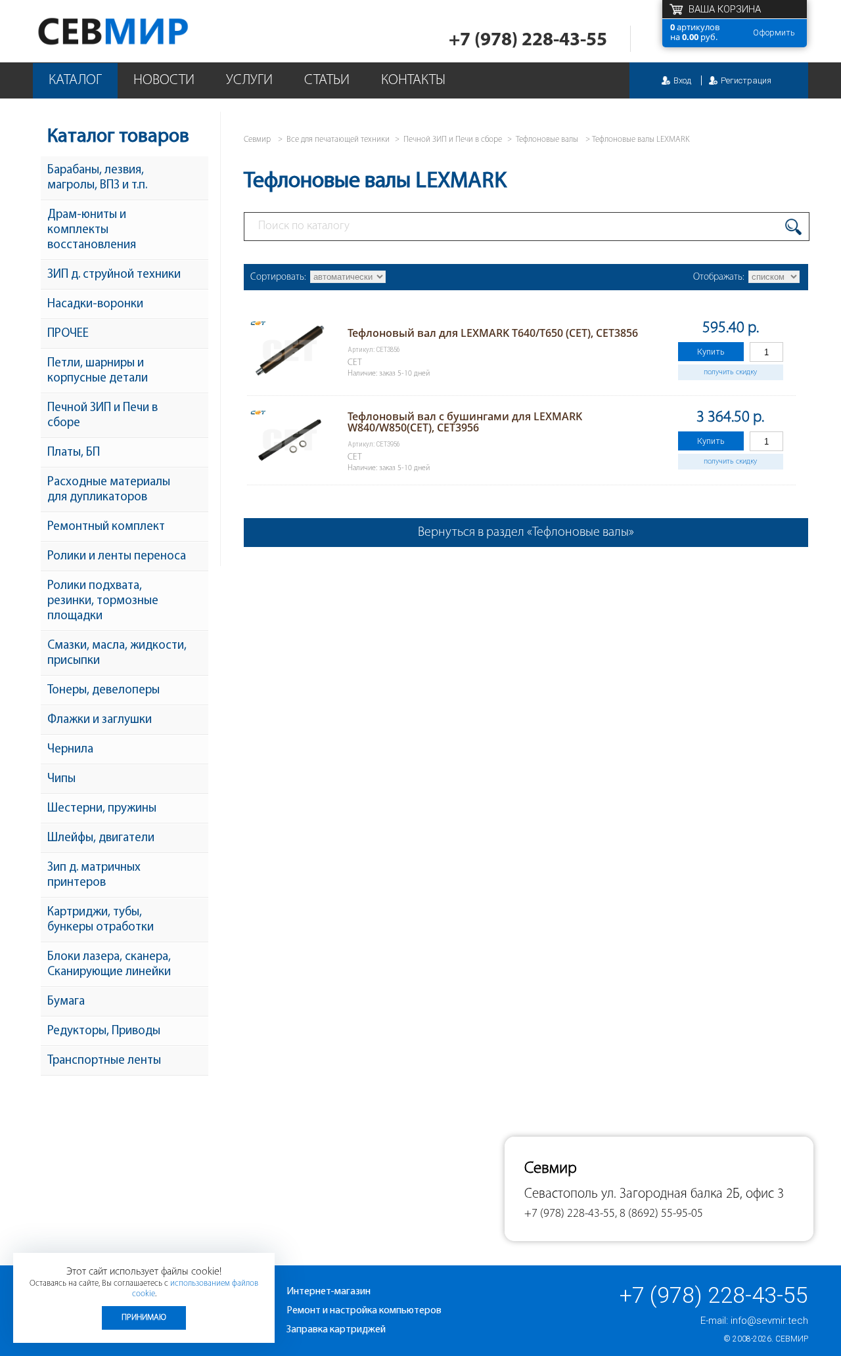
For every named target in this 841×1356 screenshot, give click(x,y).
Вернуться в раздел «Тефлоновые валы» (526, 532)
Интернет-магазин (328, 1291)
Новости (163, 80)
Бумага (66, 1001)
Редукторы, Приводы (103, 1031)
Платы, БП (73, 453)
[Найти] (793, 227)
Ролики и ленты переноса (116, 556)
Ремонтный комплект (106, 527)
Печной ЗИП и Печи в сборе (102, 415)
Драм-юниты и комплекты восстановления (91, 230)
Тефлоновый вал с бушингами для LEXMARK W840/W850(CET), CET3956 (465, 422)
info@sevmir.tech (769, 1320)
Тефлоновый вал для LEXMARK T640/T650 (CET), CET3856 (493, 333)
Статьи (327, 80)
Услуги (249, 80)
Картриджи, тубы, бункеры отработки (100, 920)
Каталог (75, 80)
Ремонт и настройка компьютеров (364, 1310)
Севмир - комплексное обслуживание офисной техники (140, 31)
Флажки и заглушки (99, 720)
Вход (682, 80)
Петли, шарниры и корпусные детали (97, 371)
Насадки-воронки (95, 304)
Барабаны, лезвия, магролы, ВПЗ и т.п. (97, 178)
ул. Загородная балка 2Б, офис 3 (692, 1194)
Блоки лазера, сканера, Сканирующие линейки (109, 964)
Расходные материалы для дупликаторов (108, 490)
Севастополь (561, 1194)
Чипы (61, 779)
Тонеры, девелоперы (103, 690)
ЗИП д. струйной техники (114, 275)
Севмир (791, 1339)
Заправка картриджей (336, 1329)
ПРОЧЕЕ (68, 334)
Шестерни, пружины (101, 808)
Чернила (70, 749)
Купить (711, 352)
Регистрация (746, 80)
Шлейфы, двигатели (100, 838)
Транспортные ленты (104, 1061)
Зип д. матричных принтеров (94, 875)
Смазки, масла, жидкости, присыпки (117, 653)
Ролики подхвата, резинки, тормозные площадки (102, 601)
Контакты (413, 80)
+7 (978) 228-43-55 (528, 40)
